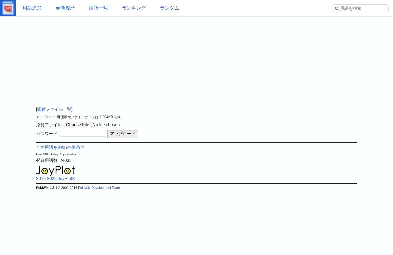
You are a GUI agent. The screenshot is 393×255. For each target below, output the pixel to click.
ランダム (169, 8)
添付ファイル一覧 (54, 109)
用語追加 (32, 8)
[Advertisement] (196, 58)
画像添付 (75, 147)
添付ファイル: (49, 124)
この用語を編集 (51, 147)
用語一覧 (98, 8)
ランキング (134, 8)
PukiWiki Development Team (99, 188)
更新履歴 (65, 8)
